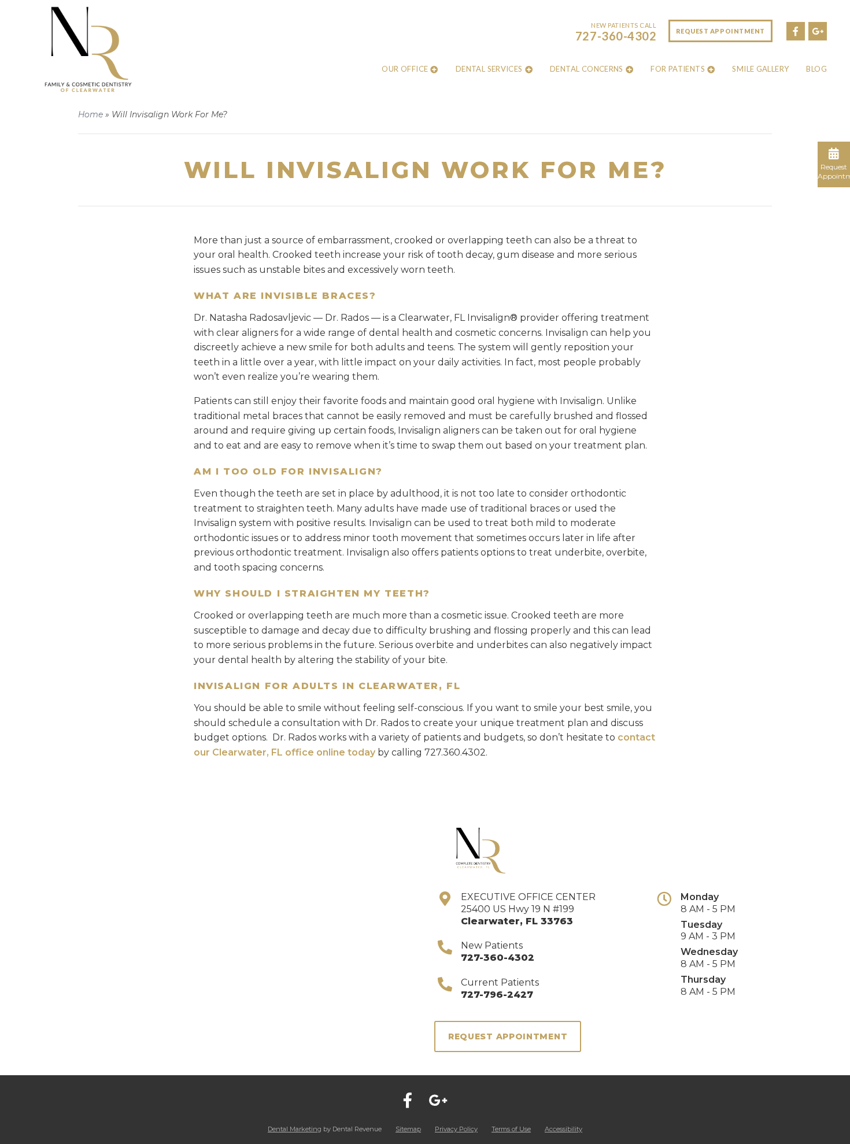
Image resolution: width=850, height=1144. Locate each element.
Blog (816, 68)
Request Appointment (720, 31)
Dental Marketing (294, 1129)
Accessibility (563, 1129)
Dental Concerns (586, 68)
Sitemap (408, 1129)
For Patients (678, 68)
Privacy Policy (456, 1129)
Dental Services (489, 68)
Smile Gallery (760, 68)
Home (90, 114)
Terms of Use (511, 1129)
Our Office (405, 68)
